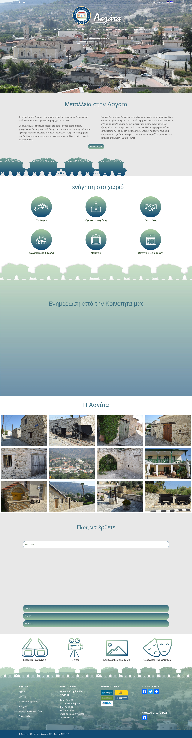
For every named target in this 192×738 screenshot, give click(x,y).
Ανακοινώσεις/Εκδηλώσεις (31, 711)
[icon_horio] (41, 206)
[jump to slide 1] (83, 85)
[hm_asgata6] (168, 496)
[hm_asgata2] (72, 463)
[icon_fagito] (150, 239)
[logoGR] (96, 15)
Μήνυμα (22, 697)
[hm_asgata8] (72, 496)
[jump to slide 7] (96, 85)
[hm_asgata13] (24, 430)
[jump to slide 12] (106, 85)
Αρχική (22, 692)
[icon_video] (75, 647)
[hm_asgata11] (120, 463)
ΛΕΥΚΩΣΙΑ (29, 545)
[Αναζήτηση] (149, 29)
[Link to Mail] (24, 2)
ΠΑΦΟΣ (28, 616)
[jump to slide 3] (88, 85)
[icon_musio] (96, 239)
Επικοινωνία (24, 716)
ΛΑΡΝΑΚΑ (29, 624)
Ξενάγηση (23, 706)
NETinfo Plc (65, 734)
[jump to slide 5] (92, 85)
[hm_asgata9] (24, 496)
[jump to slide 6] (94, 85)
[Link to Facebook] (19, 2)
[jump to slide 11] (104, 85)
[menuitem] (46, 29)
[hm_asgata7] (120, 496)
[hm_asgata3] (24, 463)
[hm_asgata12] (168, 430)
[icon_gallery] (116, 647)
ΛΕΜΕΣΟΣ (29, 608)
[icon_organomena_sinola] (41, 239)
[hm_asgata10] (168, 463)
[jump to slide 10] (102, 85)
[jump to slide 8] (98, 85)
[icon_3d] (35, 647)
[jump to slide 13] (109, 85)
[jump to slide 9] (100, 85)
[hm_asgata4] (120, 430)
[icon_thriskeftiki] (96, 206)
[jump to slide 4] (90, 85)
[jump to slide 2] (85, 85)
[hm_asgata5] (72, 430)
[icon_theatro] (157, 647)
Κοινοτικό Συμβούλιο (28, 702)
